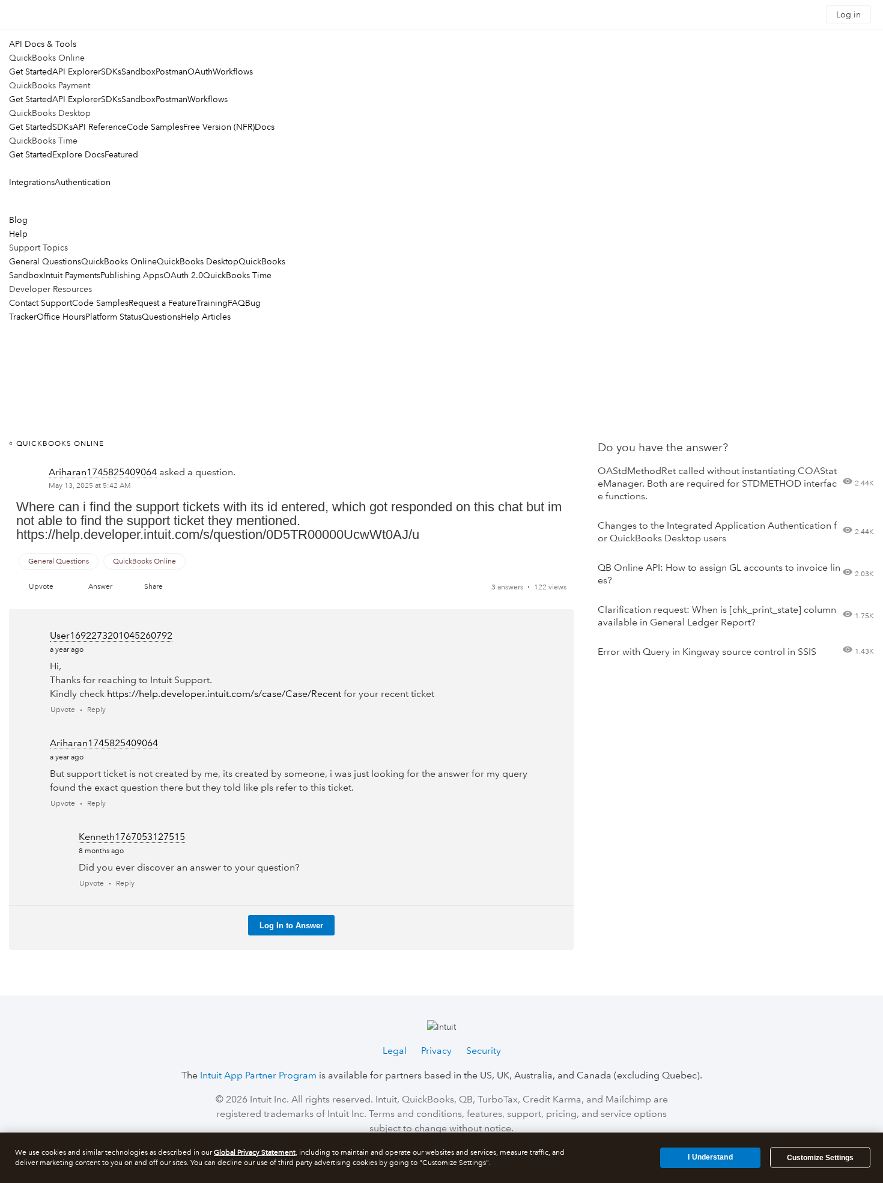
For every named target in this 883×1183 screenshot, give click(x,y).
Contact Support (40, 302)
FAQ (236, 302)
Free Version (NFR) (219, 126)
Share (153, 586)
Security (483, 1050)
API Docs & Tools (42, 43)
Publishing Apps (131, 275)
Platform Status (113, 316)
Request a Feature (162, 302)
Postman (171, 71)
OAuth (200, 71)
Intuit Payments (71, 275)
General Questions (45, 261)
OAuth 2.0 (183, 275)
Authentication (83, 182)
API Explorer (76, 71)
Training (212, 302)
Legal (395, 1050)
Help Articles (206, 316)
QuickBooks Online (119, 261)
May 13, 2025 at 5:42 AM (90, 485)
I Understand (710, 1157)
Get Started (30, 71)
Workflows (233, 71)
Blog (18, 219)
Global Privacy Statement (255, 1152)
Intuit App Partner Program (258, 1075)
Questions (161, 316)
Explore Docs (78, 154)
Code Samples (155, 126)
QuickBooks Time (237, 275)
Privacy (436, 1050)
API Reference (100, 126)
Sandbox (138, 71)
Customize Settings (820, 1158)
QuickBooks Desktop (197, 261)
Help (18, 233)
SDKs (111, 71)
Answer (100, 586)
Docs (265, 126)
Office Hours (61, 316)
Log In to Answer (291, 925)
